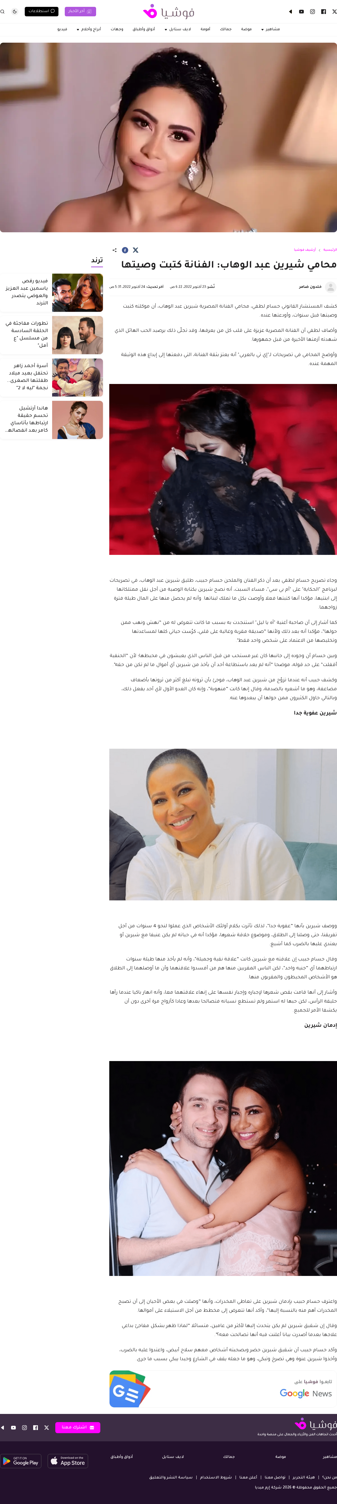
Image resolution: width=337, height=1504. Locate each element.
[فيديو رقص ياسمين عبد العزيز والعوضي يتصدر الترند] (77, 293)
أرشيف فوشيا (305, 250)
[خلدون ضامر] (330, 287)
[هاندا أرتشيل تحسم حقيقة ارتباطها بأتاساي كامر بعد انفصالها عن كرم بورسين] (77, 420)
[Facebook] (323, 11)
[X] (334, 11)
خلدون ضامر (310, 287)
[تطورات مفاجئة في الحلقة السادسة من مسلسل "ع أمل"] (77, 335)
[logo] (168, 11)
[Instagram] (312, 11)
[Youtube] (301, 11)
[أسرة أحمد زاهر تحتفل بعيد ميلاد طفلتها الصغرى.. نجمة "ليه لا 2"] (77, 377)
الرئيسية (330, 250)
